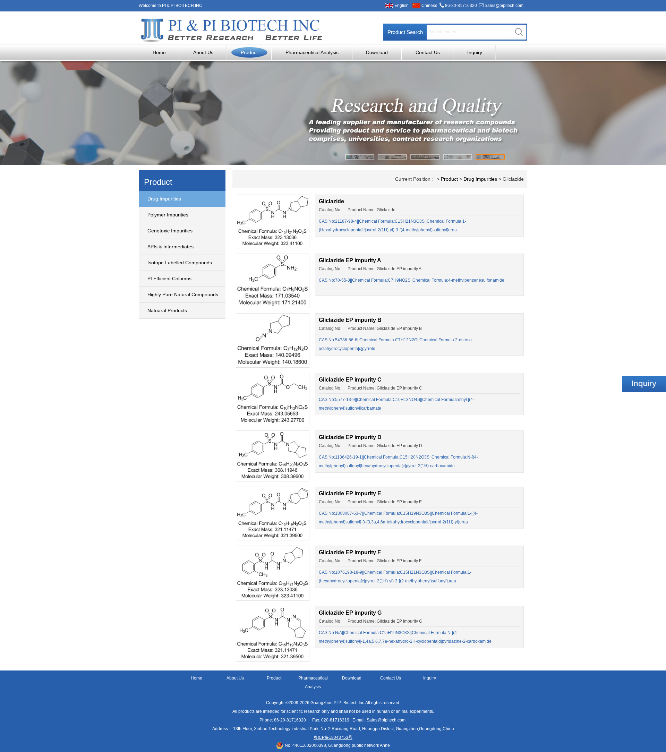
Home (159, 52)
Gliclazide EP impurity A (350, 260)
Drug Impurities (164, 199)
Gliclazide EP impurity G (350, 613)
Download (377, 52)
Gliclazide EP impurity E (350, 493)
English (401, 5)
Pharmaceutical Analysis (312, 52)
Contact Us (428, 52)
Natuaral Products (167, 310)
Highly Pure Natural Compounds (182, 294)
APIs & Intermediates (170, 246)
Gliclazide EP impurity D (350, 437)
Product (249, 52)
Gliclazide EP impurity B (350, 320)
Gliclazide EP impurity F (350, 552)
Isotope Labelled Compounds (179, 262)
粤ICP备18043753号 (333, 737)
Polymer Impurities (167, 214)
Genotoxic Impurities (170, 230)
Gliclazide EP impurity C (350, 380)
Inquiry (474, 52)
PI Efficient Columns (169, 278)
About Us (203, 52)
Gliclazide (331, 201)
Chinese (429, 5)
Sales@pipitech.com (504, 5)
